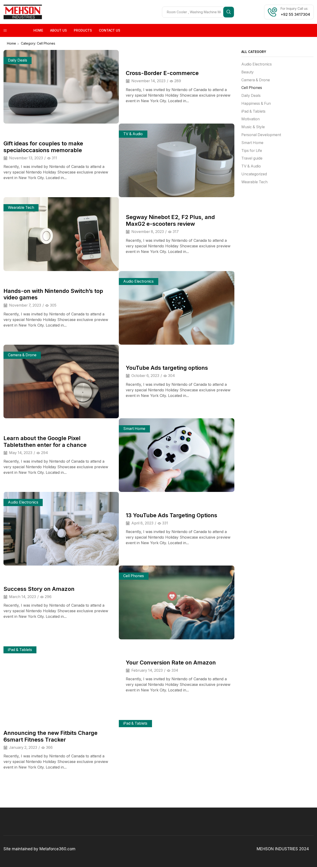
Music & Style (253, 127)
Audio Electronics (138, 281)
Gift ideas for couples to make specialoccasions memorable (43, 147)
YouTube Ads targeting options (167, 367)
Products (83, 30)
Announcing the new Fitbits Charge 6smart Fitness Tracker (50, 736)
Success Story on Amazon (38, 589)
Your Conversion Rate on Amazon (171, 662)
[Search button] (228, 12)
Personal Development (261, 135)
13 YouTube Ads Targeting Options (171, 515)
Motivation (250, 119)
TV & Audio (133, 134)
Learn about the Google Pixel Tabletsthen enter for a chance (45, 441)
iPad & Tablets (20, 650)
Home (38, 30)
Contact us (109, 30)
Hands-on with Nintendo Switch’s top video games (53, 294)
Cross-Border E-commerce (162, 73)
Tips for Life (251, 150)
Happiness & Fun (256, 103)
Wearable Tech (21, 207)
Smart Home (134, 428)
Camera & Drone (22, 355)
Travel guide (251, 158)
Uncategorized (254, 174)
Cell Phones (133, 576)
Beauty (247, 72)
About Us (58, 30)
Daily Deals (17, 60)
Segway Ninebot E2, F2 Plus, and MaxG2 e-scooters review (170, 220)
